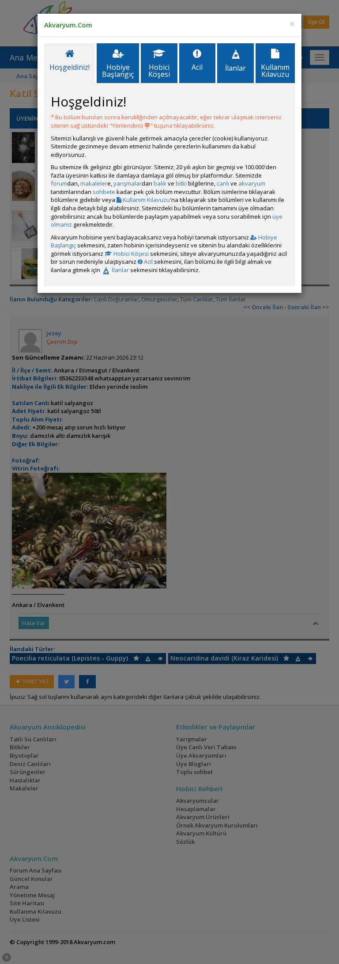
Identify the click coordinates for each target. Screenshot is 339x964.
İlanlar (119, 270)
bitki (181, 183)
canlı (223, 183)
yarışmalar (127, 183)
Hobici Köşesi (130, 254)
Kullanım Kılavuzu (145, 200)
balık (160, 183)
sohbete (104, 192)
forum (59, 183)
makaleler (93, 183)
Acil (148, 262)
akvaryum (251, 183)
